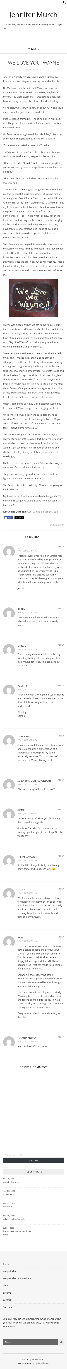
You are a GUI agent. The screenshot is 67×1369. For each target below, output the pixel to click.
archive (7, 1292)
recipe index (9, 1271)
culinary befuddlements (14, 1219)
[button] (64, 3)
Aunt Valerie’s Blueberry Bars (42, 511)
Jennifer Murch (33, 14)
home (6, 1264)
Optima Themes (42, 1363)
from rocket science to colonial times (17, 1233)
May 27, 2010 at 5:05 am (27, 813)
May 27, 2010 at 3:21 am (27, 941)
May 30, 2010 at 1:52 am (27, 612)
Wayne (25, 81)
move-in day (9, 1194)
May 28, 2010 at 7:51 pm (27, 649)
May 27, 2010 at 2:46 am (27, 1041)
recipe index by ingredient (17, 1278)
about (6, 1285)
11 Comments (57, 524)
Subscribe (33, 1160)
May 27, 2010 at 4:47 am (27, 860)
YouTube (7, 1307)
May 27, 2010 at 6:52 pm (27, 740)
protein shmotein (11, 1182)
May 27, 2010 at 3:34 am (27, 893)
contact (7, 1299)
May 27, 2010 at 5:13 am (27, 784)
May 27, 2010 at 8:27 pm (27, 689)
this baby (7, 1206)
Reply (61, 546)
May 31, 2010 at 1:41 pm (27, 551)
